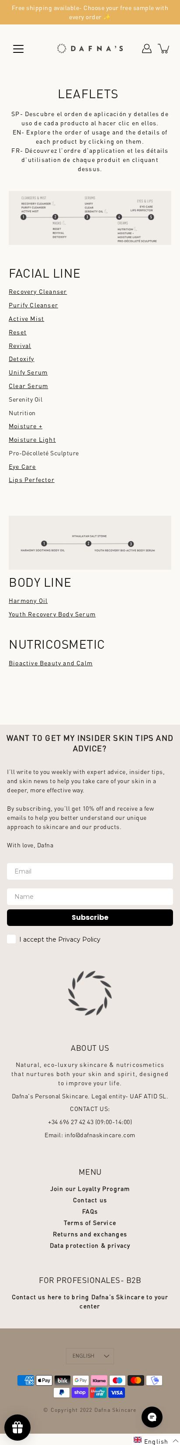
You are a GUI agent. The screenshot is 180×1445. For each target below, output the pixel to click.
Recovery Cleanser (38, 291)
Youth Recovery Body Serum (52, 614)
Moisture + (25, 426)
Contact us (90, 1200)
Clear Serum (28, 385)
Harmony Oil (28, 600)
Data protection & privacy (90, 1245)
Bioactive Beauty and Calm (51, 663)
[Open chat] (152, 1417)
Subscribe (90, 917)
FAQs (90, 1211)
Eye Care (22, 466)
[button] (156, 1440)
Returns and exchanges (90, 1234)
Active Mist (26, 318)
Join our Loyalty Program (90, 1188)
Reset (18, 332)
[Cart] (164, 48)
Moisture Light (32, 439)
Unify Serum (28, 372)
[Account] (147, 48)
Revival (20, 345)
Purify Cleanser (33, 305)
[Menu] (18, 49)
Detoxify (22, 358)
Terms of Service (90, 1222)
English (84, 1356)
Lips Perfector (32, 479)
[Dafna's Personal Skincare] (90, 48)
